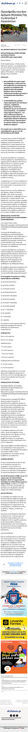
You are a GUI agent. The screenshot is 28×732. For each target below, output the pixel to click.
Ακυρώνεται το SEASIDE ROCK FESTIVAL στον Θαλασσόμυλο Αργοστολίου (12, 688)
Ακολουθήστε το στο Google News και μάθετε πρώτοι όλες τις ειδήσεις (14, 572)
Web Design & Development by (14, 728)
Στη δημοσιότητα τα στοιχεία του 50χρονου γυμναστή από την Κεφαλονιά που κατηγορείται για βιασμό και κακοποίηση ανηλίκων (13, 682)
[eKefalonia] (8, 3)
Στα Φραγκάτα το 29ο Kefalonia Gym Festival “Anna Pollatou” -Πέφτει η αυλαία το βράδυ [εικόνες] (6, 702)
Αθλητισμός (4, 719)
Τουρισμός (12, 719)
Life (8, 719)
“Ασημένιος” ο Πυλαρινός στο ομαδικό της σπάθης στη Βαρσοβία (21, 702)
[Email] (22, 3)
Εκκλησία (19, 717)
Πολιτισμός (13, 717)
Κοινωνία (4, 717)
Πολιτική (8, 717)
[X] (20, 3)
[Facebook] (17, 3)
